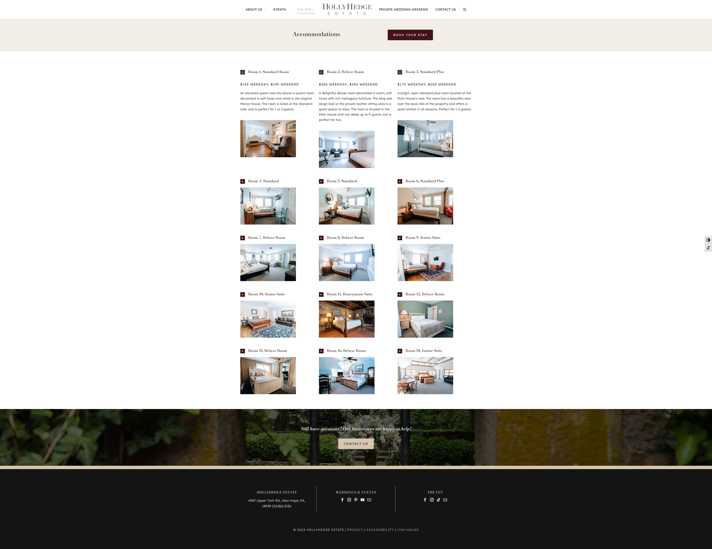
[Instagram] (349, 500)
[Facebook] (342, 500)
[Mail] (369, 500)
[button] (454, 9)
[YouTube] (362, 500)
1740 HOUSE (408, 530)
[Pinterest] (356, 500)
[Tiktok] (438, 500)
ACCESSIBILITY (380, 530)
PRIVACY (355, 530)
